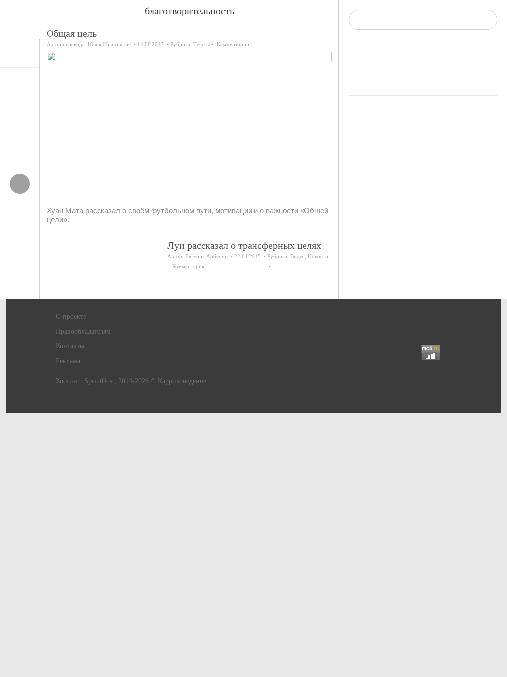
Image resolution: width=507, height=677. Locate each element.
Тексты (201, 44)
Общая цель (72, 33)
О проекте (71, 316)
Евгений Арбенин (206, 256)
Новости (318, 256)
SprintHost (99, 381)
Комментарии (233, 44)
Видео (297, 256)
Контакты (70, 346)
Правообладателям (83, 331)
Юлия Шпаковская (109, 44)
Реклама (68, 361)
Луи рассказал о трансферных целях (244, 245)
